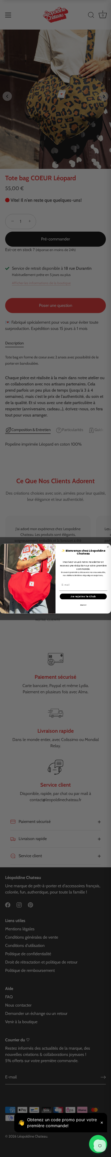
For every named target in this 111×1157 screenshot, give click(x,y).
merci (83, 605)
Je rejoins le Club (83, 596)
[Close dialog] (107, 547)
